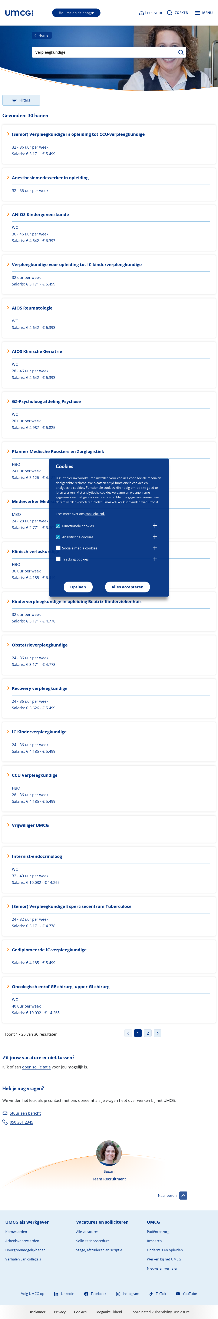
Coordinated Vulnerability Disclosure (160, 1312)
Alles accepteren (127, 586)
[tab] (155, 526)
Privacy (60, 1312)
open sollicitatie (36, 1067)
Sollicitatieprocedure (93, 1241)
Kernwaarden (16, 1231)
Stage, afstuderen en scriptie (99, 1250)
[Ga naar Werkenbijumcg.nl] (19, 13)
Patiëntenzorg (158, 1231)
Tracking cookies (75, 559)
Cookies (80, 1312)
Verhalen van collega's (23, 1259)
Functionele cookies (78, 526)
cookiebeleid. (95, 514)
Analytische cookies (77, 537)
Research (154, 1241)
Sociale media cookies (79, 548)
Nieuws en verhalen (162, 1268)
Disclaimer (37, 1312)
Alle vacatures (87, 1231)
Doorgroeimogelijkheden (25, 1250)
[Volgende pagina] (157, 1033)
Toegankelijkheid (108, 1312)
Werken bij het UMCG (164, 1259)
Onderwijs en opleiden (165, 1250)
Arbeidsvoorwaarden (22, 1241)
